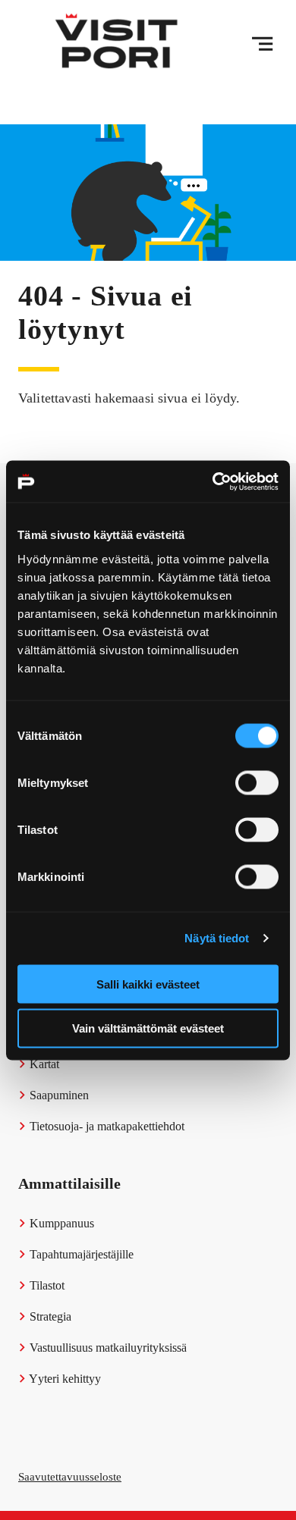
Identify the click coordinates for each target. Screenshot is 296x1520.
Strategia (49, 1316)
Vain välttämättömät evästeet (148, 1028)
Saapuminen (58, 1095)
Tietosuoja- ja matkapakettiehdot (105, 1126)
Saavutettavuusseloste (69, 1477)
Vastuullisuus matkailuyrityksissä (107, 1347)
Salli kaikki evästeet (148, 983)
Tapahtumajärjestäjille (80, 1254)
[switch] (257, 782)
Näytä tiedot (216, 938)
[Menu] (262, 44)
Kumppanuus (60, 1223)
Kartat (43, 1064)
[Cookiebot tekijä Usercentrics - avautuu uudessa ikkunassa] (213, 481)
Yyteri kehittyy (64, 1378)
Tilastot (46, 1285)
